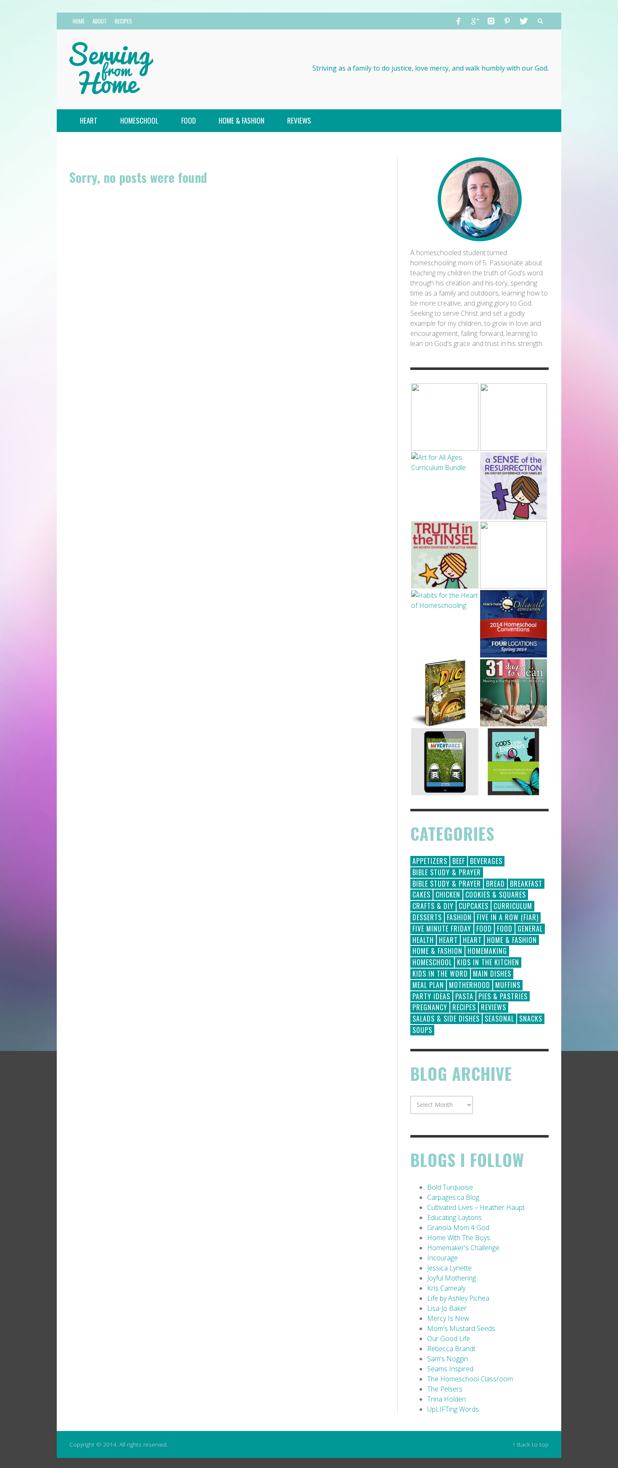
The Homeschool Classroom (470, 1379)
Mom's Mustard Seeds (461, 1328)
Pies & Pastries (503, 996)
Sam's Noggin (447, 1358)
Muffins (507, 985)
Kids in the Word (440, 974)
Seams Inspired (450, 1368)
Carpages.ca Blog (453, 1197)
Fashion (459, 917)
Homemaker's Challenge (463, 1247)
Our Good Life (448, 1338)
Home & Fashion (512, 940)
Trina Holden (446, 1399)
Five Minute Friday (441, 929)
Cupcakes (474, 906)
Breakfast (526, 884)
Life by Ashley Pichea (458, 1298)
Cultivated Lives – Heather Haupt (476, 1207)
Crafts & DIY (433, 906)
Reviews (493, 1007)
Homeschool (432, 962)
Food (484, 929)
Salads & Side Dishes (446, 1019)
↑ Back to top (530, 1444)
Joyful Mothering (451, 1278)
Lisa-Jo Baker (447, 1308)
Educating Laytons (454, 1217)
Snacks (530, 1019)
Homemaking (487, 951)
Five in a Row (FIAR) (508, 917)
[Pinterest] (507, 21)
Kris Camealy (446, 1288)
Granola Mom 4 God (458, 1227)
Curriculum (513, 906)
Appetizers (429, 861)
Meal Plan (428, 985)
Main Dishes (492, 974)
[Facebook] (459, 21)
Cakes (421, 895)
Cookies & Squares (495, 895)
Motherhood (469, 985)
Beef (458, 861)
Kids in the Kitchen (488, 962)
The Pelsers (444, 1389)
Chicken (448, 895)
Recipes (464, 1007)
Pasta (464, 996)
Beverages (486, 861)
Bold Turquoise (450, 1187)
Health (423, 940)
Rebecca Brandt (451, 1348)
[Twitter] (523, 21)
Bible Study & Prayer (446, 872)
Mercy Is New (448, 1318)
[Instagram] (491, 21)
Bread (495, 884)
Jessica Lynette (449, 1268)
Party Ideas (431, 996)
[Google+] (475, 21)
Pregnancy (429, 1007)
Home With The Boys (458, 1237)
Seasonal (499, 1019)
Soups (422, 1030)
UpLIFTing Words (453, 1409)
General (530, 929)
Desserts (427, 917)
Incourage (442, 1257)
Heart (448, 940)
